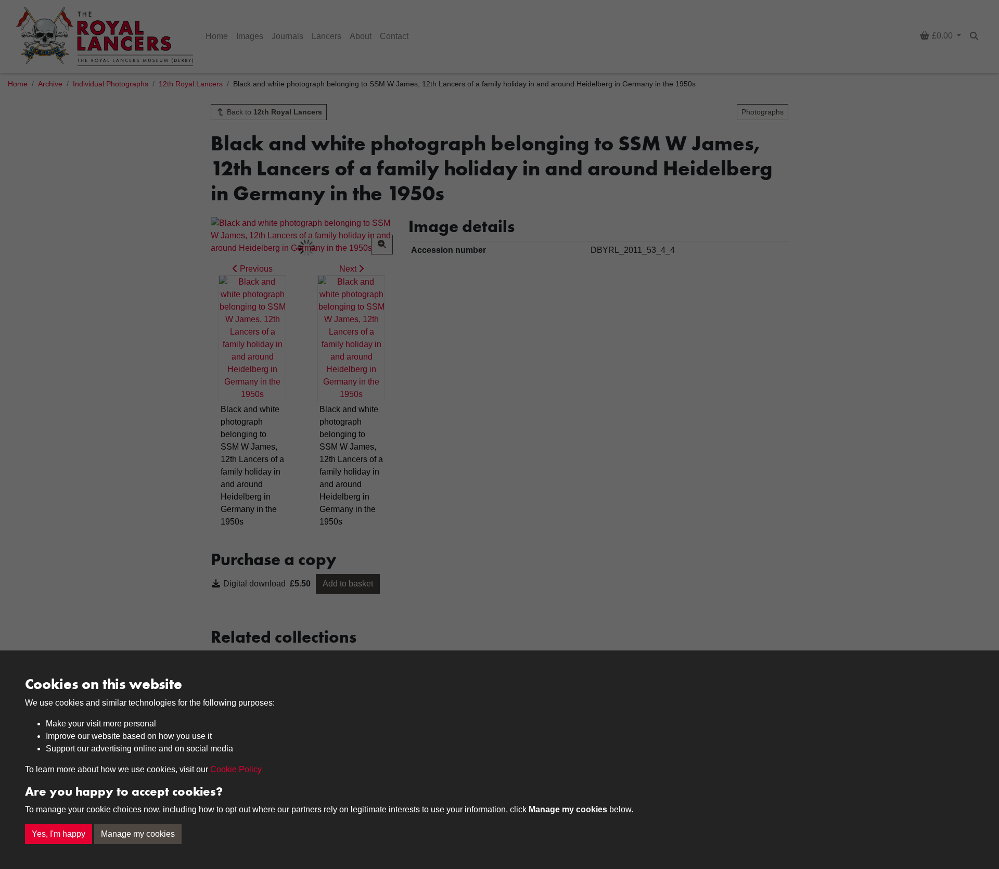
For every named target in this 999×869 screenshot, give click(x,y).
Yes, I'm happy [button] (58, 833)
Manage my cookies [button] (138, 833)
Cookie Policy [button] (236, 769)
